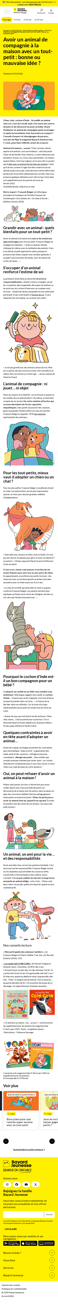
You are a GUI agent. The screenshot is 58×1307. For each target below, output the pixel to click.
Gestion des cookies (11, 1285)
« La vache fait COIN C (14, 963)
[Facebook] (17, 1184)
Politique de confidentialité (14, 1288)
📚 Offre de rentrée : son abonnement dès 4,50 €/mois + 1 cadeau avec (29, 3)
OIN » (28, 963)
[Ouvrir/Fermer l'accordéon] (52, 1253)
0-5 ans (17, 20)
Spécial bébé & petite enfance (33, 30)
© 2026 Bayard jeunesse (13, 1292)
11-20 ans (39, 20)
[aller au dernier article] (6, 1141)
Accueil (6, 30)
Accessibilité (8, 1296)
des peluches (40, 414)
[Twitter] (36, 1184)
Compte (51, 13)
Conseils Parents (16, 30)
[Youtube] (26, 1184)
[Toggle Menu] (7, 11)
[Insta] (7, 1184)
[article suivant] (52, 1141)
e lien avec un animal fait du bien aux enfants (28, 164)
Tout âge (7, 20)
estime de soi (38, 294)
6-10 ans (27, 20)
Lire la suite (11, 1229)
